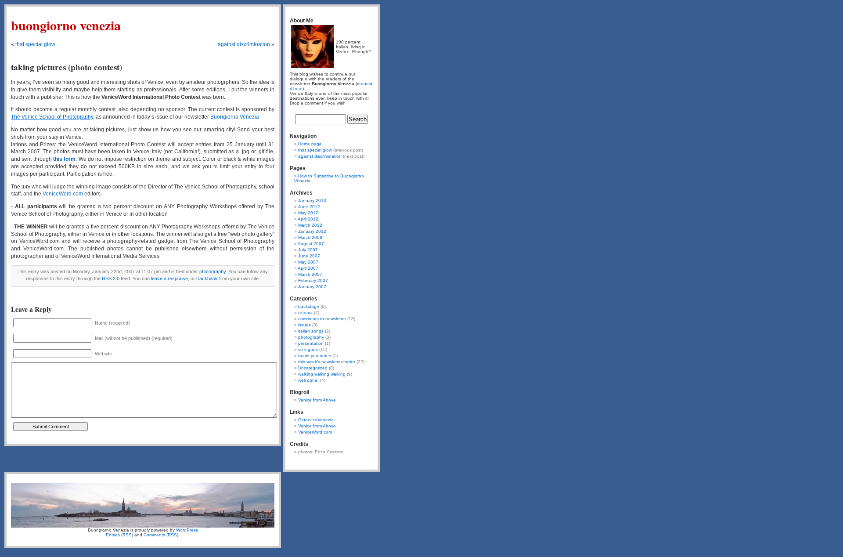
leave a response (169, 278)
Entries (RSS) (119, 534)
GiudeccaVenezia (316, 419)
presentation (311, 343)
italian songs (311, 331)
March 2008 (310, 237)
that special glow (35, 44)
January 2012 (312, 231)
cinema (305, 312)
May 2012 (308, 212)
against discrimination (244, 44)
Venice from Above (317, 400)
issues (304, 324)
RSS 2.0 (110, 278)
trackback (207, 278)
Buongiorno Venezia (66, 25)
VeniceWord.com (315, 432)
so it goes (308, 349)
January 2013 (312, 200)
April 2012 (308, 219)
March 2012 (310, 225)
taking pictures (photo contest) (66, 67)
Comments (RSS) (161, 534)
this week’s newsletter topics (326, 361)
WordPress (187, 530)
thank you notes (314, 355)
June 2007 (309, 255)
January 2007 (312, 286)
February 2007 (313, 280)
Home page (310, 143)
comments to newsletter (322, 318)
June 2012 (309, 206)
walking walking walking (322, 374)
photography (212, 271)
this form (64, 159)
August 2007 (311, 243)
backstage (308, 306)
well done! (308, 380)
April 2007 (308, 268)
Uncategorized (313, 367)
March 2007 (310, 274)
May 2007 (308, 262)
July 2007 (308, 249)
